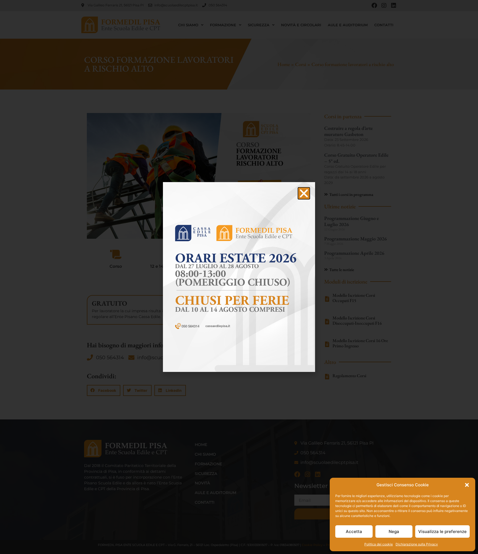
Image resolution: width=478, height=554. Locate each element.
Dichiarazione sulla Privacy (417, 544)
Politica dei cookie (378, 544)
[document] (239, 277)
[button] (467, 485)
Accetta (354, 531)
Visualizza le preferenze (442, 531)
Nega (394, 531)
